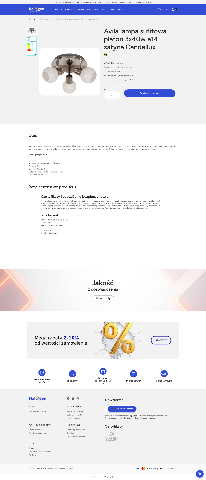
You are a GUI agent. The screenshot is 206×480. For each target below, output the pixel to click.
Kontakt (32, 455)
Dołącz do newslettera (122, 408)
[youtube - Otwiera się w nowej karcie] (77, 398)
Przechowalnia (73, 418)
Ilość (105, 90)
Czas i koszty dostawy (38, 433)
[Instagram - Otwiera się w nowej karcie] (73, 398)
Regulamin (71, 433)
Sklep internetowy (102, 477)
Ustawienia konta (74, 415)
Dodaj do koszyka (150, 93)
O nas (31, 448)
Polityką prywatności (147, 418)
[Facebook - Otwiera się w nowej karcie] (68, 398)
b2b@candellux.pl (49, 233)
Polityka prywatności (76, 429)
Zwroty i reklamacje (37, 411)
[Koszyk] (200, 474)
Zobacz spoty (103, 298)
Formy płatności (36, 429)
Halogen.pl (32, 19)
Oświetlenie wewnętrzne (46, 19)
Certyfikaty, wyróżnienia (39, 451)
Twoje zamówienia (75, 411)
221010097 (46, 230)
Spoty (58, 19)
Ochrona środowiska (76, 436)
